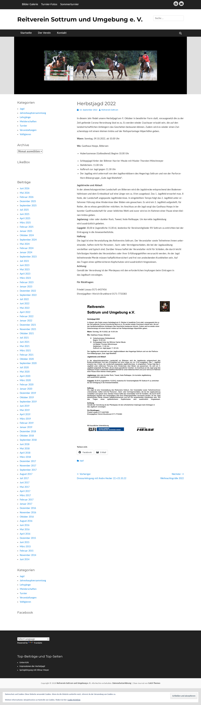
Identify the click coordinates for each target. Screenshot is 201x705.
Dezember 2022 (28, 291)
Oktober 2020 (27, 359)
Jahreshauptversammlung (33, 113)
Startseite (26, 33)
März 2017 (25, 495)
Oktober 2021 (27, 333)
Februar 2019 (26, 423)
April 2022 (25, 312)
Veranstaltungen (28, 130)
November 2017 (28, 466)
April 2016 (25, 534)
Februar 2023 (26, 282)
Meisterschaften (28, 121)
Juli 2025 (24, 210)
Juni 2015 (24, 542)
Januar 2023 (26, 286)
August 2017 (26, 474)
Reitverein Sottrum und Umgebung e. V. (80, 19)
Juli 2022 (24, 299)
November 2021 (28, 329)
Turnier (23, 126)
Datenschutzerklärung (121, 683)
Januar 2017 (26, 504)
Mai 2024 (25, 244)
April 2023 (25, 274)
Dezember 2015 (28, 538)
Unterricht (24, 662)
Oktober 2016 (27, 517)
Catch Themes (154, 683)
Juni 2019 (24, 406)
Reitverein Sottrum (109, 110)
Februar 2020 (26, 384)
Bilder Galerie (30, 4)
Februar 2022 (26, 316)
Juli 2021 (24, 338)
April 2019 (25, 414)
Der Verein (44, 33)
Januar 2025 (26, 231)
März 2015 (25, 546)
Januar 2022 (26, 320)
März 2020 (25, 380)
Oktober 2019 (27, 397)
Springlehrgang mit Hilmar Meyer (34, 670)
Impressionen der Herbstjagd (32, 666)
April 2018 (25, 453)
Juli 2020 (24, 367)
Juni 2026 (24, 188)
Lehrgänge (25, 117)
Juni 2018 (24, 444)
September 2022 (28, 295)
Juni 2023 (24, 265)
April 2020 (25, 376)
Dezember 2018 (28, 431)
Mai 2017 (25, 487)
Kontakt (61, 33)
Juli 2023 (24, 261)
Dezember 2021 (28, 325)
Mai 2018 (25, 448)
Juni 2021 (24, 342)
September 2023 (28, 257)
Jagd (82, 461)
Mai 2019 (25, 410)
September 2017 (28, 470)
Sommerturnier (69, 4)
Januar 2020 (26, 389)
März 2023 (25, 278)
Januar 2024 (26, 252)
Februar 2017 (26, 500)
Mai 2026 (25, 193)
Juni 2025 (24, 214)
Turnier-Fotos (49, 4)
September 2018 (28, 440)
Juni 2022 (24, 303)
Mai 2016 (25, 529)
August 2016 (26, 521)
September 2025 (28, 205)
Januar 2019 (26, 427)
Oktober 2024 (27, 235)
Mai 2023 (25, 269)
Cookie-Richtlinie (74, 700)
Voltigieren (25, 134)
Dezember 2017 (28, 461)
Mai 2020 (25, 372)
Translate (38, 643)
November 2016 (28, 512)
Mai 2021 (25, 346)
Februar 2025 (26, 227)
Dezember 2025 (28, 201)
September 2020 (28, 363)
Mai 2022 (25, 308)
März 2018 (25, 457)
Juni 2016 (24, 525)
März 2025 (25, 223)
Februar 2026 (26, 197)
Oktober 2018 (27, 436)
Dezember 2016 (28, 508)
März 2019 (25, 419)
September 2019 (28, 402)
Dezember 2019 (28, 393)
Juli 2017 (24, 478)
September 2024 (28, 240)
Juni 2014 (24, 559)
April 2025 (25, 218)
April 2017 (25, 491)
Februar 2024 (26, 248)
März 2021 (25, 350)
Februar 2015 (26, 551)
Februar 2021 (26, 355)
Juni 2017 (24, 482)
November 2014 (28, 555)
